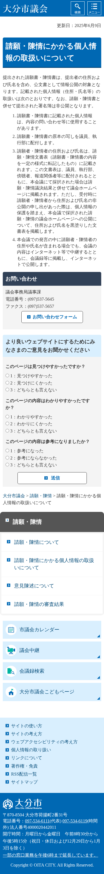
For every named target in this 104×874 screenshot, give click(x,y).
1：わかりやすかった (31, 417)
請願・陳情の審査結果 (39, 604)
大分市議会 (14, 495)
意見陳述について (34, 586)
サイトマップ (24, 782)
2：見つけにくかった (31, 383)
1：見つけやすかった (31, 375)
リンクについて (26, 757)
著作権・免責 (24, 766)
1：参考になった (27, 450)
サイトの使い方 (26, 725)
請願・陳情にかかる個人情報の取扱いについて (54, 564)
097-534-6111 (37, 821)
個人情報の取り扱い (31, 749)
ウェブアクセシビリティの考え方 (44, 741)
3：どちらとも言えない (33, 389)
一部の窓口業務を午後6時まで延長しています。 (50, 855)
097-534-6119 (74, 821)
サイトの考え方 (26, 733)
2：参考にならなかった (33, 458)
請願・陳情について (36, 542)
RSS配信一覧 (24, 774)
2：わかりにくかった (31, 423)
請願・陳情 (41, 495)
